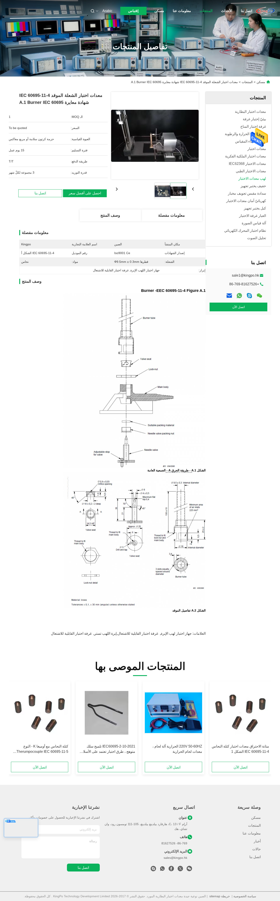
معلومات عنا (182, 11)
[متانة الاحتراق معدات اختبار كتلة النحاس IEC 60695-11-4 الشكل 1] (240, 712)
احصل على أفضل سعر (85, 193)
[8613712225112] (162, 869)
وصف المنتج (110, 215)
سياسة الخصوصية (244, 896)
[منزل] (265, 10)
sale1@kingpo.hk (245, 275)
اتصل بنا (246, 11)
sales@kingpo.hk (175, 857)
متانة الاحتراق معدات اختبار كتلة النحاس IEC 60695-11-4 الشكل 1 (240, 748)
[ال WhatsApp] (239, 295)
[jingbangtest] (153, 869)
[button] (263, 723)
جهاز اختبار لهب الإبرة (176, 633)
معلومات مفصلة (171, 215)
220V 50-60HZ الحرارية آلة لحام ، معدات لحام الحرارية (177, 748)
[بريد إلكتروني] (229, 295)
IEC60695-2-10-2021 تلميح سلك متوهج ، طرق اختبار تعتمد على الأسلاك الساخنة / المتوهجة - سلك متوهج (107, 749)
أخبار (257, 841)
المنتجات (206, 11)
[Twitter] (180, 869)
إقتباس (133, 11)
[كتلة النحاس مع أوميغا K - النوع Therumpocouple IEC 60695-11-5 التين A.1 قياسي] (39, 712)
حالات (256, 849)
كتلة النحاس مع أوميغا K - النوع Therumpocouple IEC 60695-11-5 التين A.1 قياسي (42, 749)
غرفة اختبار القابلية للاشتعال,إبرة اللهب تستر (126, 633)
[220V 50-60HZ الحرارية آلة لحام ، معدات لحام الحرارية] (173, 712)
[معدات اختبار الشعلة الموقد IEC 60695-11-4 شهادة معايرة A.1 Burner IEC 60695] (155, 135)
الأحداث (226, 11)
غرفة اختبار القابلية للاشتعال (71, 633)
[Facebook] (171, 869)
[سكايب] (249, 295)
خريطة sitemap (219, 896)
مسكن (159, 11)
